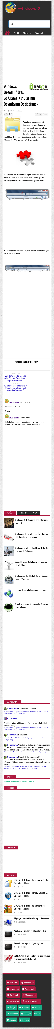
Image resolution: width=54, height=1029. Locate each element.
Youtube (25, 1007)
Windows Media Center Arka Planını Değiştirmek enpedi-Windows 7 (15, 378)
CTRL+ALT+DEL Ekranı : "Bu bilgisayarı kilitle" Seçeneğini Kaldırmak (31, 882)
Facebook (14, 1014)
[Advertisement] (27, 63)
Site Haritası (21, 43)
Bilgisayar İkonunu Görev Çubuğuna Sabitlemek (31, 918)
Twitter (37, 1007)
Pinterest (25, 1020)
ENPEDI (16, 33)
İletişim (13, 1007)
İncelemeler (20, 38)
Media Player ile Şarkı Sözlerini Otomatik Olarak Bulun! (31, 563)
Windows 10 (27, 33)
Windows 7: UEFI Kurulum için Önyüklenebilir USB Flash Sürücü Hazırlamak (32, 535)
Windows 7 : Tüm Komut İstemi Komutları (30, 930)
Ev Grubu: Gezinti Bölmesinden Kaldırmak (30, 590)
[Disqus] (27, 429)
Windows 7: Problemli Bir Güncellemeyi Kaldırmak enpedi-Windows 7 (15, 388)
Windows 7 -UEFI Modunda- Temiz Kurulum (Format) (31, 521)
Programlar (9, 43)
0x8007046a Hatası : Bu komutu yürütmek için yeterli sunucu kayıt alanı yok (32, 957)
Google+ (27, 1014)
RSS (38, 1014)
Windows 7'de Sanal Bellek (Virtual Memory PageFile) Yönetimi (31, 577)
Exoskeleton (12, 719)
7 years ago (21, 713)
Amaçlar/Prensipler (32, 1001)
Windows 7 (8, 38)
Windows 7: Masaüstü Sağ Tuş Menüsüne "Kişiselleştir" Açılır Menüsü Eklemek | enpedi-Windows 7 (25, 767)
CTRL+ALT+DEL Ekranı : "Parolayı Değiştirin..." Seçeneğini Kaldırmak (31, 894)
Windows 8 (39, 33)
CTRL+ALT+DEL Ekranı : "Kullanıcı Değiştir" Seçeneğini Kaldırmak (30, 907)
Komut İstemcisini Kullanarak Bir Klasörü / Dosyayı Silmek (31, 606)
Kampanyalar (33, 38)
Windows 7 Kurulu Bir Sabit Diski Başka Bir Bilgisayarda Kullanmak (31, 549)
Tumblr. (13, 1020)
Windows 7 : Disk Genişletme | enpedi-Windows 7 (21, 752)
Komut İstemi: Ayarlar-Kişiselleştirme (28, 943)
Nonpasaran (12, 708)
